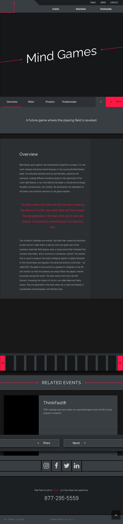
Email (56, 490)
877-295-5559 (61, 498)
